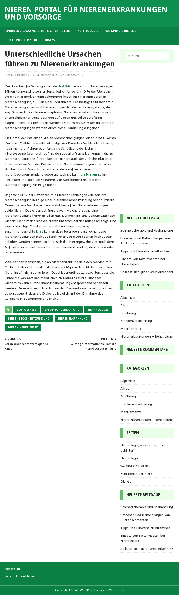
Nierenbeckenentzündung (29, 318)
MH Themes (116, 590)
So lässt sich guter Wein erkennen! (146, 272)
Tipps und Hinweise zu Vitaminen (145, 251)
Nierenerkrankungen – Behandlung (146, 336)
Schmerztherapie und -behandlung (146, 230)
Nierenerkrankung (73, 318)
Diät (39, 231)
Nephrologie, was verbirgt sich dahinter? (36, 31)
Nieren (64, 86)
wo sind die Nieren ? (120, 31)
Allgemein (72, 75)
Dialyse (50, 40)
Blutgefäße (26, 309)
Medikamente (131, 328)
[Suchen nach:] (147, 56)
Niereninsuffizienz (23, 327)
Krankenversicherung (136, 320)
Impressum (12, 569)
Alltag (124, 305)
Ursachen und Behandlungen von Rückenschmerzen (145, 241)
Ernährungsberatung (62, 309)
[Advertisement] (139, 137)
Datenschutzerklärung (20, 576)
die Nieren (88, 174)
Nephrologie (88, 31)
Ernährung (128, 313)
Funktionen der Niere (21, 40)
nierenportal (49, 75)
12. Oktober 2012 (22, 75)
